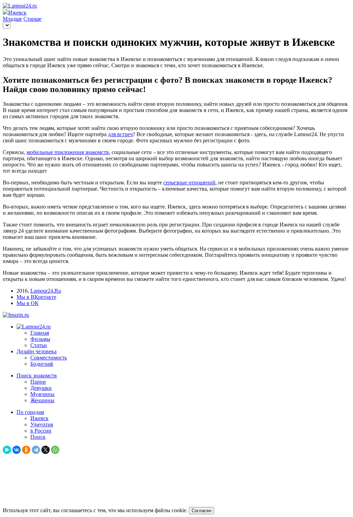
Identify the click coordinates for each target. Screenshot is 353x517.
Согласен (201, 510)
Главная (39, 333)
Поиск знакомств (37, 375)
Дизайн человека (37, 351)
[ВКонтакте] (16, 450)
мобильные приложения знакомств (68, 152)
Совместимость (48, 358)
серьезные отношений (189, 182)
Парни (38, 382)
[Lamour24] (34, 327)
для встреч (120, 134)
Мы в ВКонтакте (36, 297)
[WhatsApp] (55, 450)
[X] (45, 450)
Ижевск (39, 418)
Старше (32, 19)
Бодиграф (41, 364)
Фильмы (40, 339)
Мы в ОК (28, 303)
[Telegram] (36, 450)
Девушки (41, 388)
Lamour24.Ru (45, 291)
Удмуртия (41, 424)
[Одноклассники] (26, 450)
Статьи (38, 345)
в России (40, 431)
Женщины (42, 400)
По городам (30, 412)
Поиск (38, 437)
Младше (12, 19)
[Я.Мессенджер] (7, 450)
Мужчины (42, 394)
